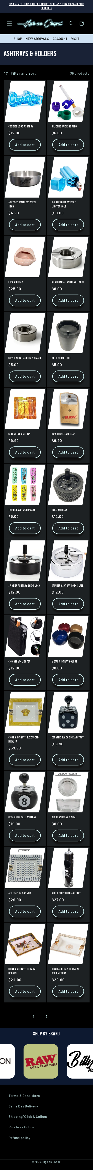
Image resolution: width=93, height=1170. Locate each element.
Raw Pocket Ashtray (63, 434)
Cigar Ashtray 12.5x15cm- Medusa (23, 739)
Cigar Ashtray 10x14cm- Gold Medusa (66, 971)
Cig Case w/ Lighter (19, 662)
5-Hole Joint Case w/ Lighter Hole (63, 204)
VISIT (75, 39)
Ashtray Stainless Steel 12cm (22, 204)
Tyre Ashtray (59, 510)
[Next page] (59, 1016)
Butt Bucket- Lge (61, 358)
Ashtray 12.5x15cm (19, 893)
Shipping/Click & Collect (28, 1116)
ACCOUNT (60, 39)
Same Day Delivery (23, 1106)
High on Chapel (51, 1161)
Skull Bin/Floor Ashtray (66, 893)
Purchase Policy (21, 1127)
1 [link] (33, 1016)
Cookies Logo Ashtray (20, 127)
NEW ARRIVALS (37, 39)
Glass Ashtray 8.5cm (64, 817)
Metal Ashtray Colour (64, 662)
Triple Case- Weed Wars (21, 510)
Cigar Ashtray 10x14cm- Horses (22, 971)
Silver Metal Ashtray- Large (68, 282)
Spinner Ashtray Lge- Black (24, 586)
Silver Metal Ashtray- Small (24, 358)
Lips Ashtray (15, 282)
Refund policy (19, 1138)
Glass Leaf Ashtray (19, 434)
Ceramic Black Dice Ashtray (68, 738)
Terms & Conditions (24, 1096)
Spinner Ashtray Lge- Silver (67, 586)
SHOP (18, 39)
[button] (9, 23)
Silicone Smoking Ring (64, 127)
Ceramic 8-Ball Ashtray (22, 817)
